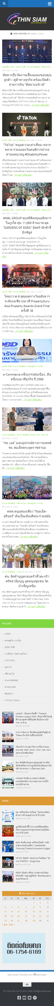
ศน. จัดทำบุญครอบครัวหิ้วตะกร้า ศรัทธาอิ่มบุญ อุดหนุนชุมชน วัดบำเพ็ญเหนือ (27, 581)
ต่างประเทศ (10, 687)
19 (12, 916)
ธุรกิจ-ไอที (20, 67)
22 (34, 916)
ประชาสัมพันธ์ (33, 67)
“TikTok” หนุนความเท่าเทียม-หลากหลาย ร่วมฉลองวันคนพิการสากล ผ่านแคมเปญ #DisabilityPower (27, 149)
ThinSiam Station (12, 700)
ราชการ (20, 572)
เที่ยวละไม (46, 67)
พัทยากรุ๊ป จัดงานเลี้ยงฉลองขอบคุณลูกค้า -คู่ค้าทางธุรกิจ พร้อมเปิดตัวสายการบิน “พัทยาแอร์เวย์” (27, 80)
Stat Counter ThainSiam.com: (20, 974)
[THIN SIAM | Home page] (27, 19)
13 (18, 911)
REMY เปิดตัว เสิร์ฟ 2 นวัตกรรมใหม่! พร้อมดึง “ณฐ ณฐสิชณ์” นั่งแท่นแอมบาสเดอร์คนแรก (33, 875)
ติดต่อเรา (9, 693)
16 (40, 911)
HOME (8, 634)
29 (34, 920)
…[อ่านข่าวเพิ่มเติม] (39, 105)
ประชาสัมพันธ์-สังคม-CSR (28, 435)
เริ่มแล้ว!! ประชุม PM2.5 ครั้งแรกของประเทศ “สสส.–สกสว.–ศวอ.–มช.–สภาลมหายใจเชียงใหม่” (33, 750)
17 (48, 911)
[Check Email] (30, 998)
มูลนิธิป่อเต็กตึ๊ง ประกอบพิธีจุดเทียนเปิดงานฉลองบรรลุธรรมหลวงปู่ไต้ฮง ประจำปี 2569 (32, 829)
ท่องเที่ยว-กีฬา (8, 67)
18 (5, 916)
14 (26, 911)
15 (34, 911)
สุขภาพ (44, 435)
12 (12, 911)
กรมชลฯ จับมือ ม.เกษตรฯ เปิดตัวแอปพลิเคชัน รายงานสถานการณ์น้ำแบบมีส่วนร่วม (32, 781)
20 (18, 916)
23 (40, 916)
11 (5, 911)
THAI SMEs (10, 660)
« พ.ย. (5, 924)
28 (26, 920)
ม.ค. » (12, 924)
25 (5, 920)
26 (12, 920)
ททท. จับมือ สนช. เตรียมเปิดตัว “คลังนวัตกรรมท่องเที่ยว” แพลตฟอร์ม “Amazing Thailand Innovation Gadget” (33, 845)
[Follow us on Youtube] (24, 998)
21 (26, 916)
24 (48, 916)
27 (18, 920)
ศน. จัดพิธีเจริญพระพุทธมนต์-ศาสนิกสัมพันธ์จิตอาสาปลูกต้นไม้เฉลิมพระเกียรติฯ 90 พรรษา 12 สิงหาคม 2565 (34, 765)
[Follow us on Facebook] (19, 998)
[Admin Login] (35, 998)
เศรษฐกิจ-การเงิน (35, 366)
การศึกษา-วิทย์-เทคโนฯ (16, 654)
